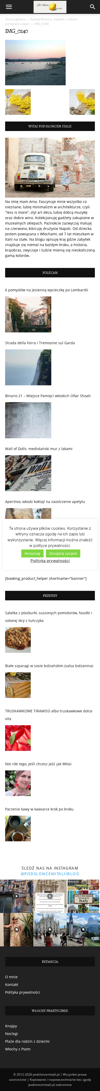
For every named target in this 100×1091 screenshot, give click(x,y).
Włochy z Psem (18, 1049)
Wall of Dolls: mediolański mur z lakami (39, 448)
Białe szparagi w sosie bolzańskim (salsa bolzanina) (49, 665)
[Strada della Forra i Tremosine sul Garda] (28, 367)
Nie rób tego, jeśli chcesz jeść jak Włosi (38, 763)
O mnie (11, 976)
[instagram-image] (16, 896)
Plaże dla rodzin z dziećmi (27, 1041)
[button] (9, 7)
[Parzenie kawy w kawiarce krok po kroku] (18, 830)
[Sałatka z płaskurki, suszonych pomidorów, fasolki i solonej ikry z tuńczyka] (18, 641)
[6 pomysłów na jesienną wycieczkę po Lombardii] (28, 314)
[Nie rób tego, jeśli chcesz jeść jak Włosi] (18, 784)
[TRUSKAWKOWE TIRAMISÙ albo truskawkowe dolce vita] (18, 739)
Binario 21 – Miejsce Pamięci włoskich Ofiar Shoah (48, 395)
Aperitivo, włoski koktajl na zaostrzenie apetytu (45, 501)
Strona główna (15, 19)
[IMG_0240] (35, 84)
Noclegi (11, 1033)
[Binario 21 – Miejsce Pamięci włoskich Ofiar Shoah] (28, 420)
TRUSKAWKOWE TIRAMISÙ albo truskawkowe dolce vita (48, 714)
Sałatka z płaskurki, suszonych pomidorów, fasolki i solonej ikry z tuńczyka (48, 616)
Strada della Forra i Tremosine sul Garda (40, 342)
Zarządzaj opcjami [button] (63, 553)
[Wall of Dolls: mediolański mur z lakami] (28, 473)
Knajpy (11, 1025)
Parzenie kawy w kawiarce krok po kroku (39, 809)
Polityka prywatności (22, 992)
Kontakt (11, 984)
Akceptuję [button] (32, 553)
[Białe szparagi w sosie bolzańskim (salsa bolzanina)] (18, 686)
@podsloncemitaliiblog (50, 873)
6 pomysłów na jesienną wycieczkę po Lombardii (46, 289)
